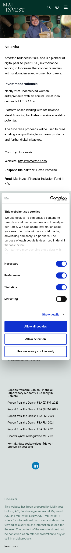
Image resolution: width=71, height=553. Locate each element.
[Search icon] (49, 7)
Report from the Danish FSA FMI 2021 (31, 422)
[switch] (61, 275)
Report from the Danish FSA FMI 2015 (31, 429)
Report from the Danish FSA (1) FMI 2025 (33, 409)
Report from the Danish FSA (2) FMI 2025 (33, 402)
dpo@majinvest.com (20, 446)
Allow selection (35, 339)
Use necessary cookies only (35, 351)
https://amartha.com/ (32, 161)
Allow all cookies (35, 326)
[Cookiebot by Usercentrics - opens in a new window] (50, 198)
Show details (50, 314)
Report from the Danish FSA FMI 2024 (31, 415)
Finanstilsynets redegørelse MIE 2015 (31, 436)
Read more (11, 546)
